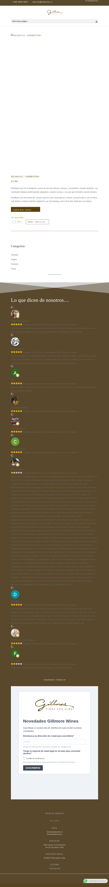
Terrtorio (14, 264)
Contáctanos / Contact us (54, 680)
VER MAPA (55, 821)
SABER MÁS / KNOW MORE (22, 210)
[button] (12, 221)
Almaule (14, 255)
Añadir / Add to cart (36, 222)
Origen (14, 259)
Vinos (13, 269)
